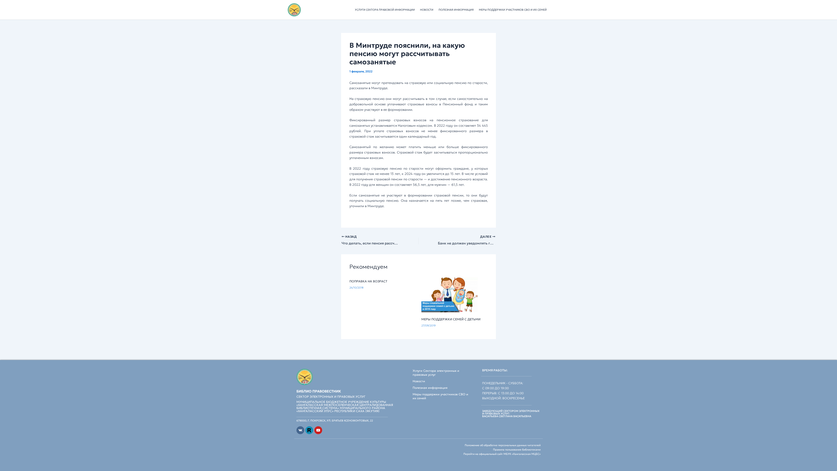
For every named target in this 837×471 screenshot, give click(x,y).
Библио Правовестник (318, 391)
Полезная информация (456, 9)
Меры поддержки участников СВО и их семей (513, 9)
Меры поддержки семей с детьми (450, 319)
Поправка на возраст (368, 281)
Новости (426, 9)
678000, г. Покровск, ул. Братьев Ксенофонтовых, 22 (334, 420)
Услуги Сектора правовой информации (385, 9)
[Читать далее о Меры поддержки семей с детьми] (454, 294)
